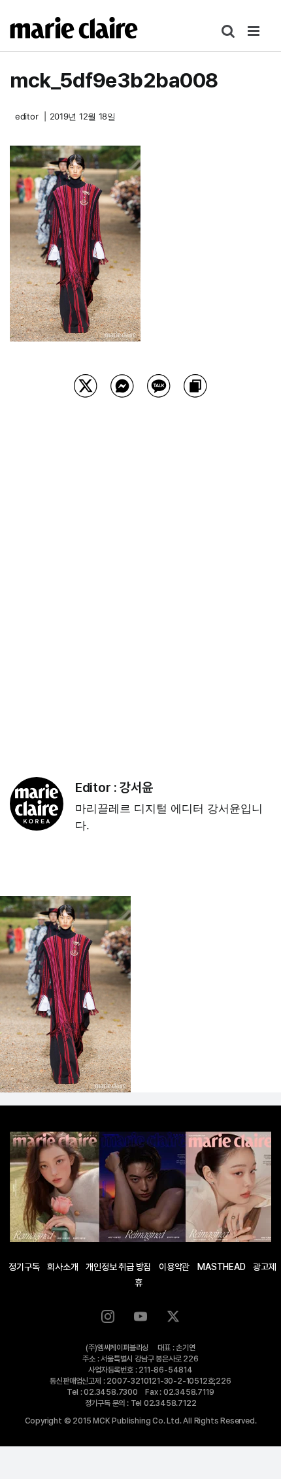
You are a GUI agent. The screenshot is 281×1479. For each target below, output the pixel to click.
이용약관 (174, 1267)
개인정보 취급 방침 (118, 1267)
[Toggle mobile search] (228, 31)
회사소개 (62, 1267)
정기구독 (23, 1267)
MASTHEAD (221, 1267)
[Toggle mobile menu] (254, 31)
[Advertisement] (140, 570)
